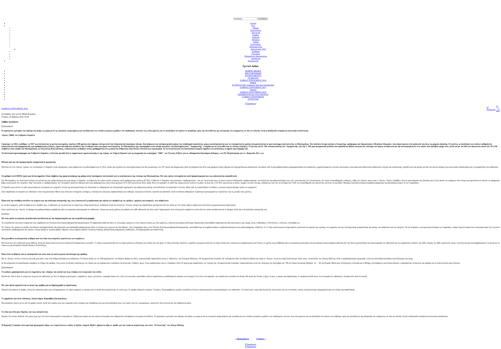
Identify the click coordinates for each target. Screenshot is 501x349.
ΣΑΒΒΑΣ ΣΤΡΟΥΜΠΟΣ (253, 97)
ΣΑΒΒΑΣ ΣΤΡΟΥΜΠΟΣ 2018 (253, 92)
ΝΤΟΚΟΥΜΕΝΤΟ (253, 76)
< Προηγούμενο (242, 339)
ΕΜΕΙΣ (253, 83)
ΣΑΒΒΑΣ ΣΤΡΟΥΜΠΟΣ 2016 (14, 108)
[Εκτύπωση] (491, 110)
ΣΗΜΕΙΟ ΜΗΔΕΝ (253, 71)
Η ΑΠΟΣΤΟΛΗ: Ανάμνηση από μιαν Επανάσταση (253, 85)
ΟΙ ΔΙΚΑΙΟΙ (253, 78)
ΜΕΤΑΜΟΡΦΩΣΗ (253, 73)
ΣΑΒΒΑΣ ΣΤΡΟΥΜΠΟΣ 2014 (253, 80)
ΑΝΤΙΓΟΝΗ (253, 99)
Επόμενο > (261, 339)
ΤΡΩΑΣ (253, 90)
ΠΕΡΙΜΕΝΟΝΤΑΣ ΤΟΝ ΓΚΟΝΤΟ (253, 94)
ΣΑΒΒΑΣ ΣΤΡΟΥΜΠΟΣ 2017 (253, 87)
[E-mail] (498, 111)
